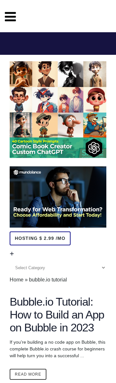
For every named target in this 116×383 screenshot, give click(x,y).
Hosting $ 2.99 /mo (40, 238)
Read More (28, 374)
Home (17, 279)
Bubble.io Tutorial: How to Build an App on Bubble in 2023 (57, 314)
